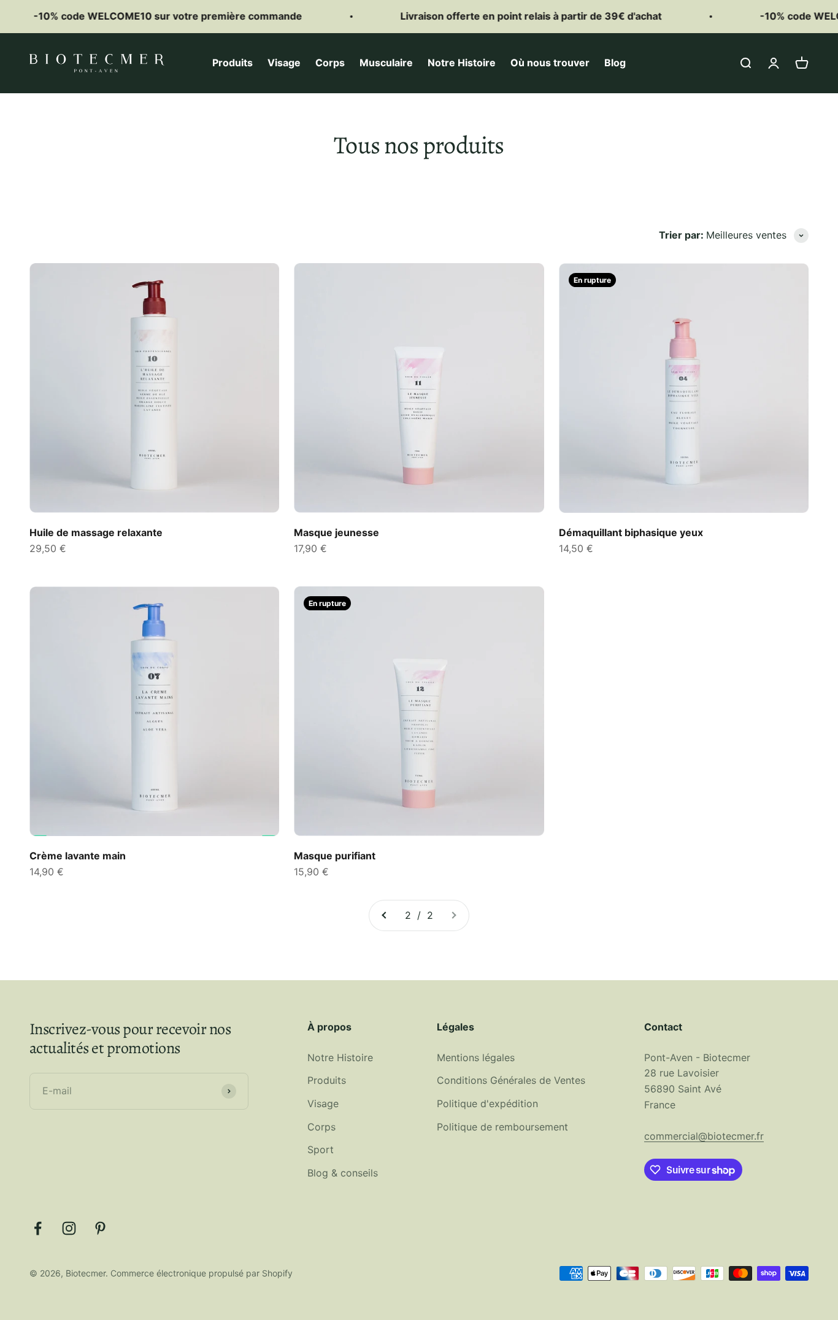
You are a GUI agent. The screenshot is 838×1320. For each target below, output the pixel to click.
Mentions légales (476, 1057)
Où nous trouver (550, 62)
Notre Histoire (462, 62)
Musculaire (386, 62)
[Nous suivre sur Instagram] (69, 1228)
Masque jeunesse (336, 532)
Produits (232, 62)
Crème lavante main (77, 856)
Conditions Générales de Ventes (511, 1080)
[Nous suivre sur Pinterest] (100, 1228)
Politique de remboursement (502, 1127)
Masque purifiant (334, 856)
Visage (284, 62)
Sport (320, 1149)
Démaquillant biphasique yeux (631, 532)
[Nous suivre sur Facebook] (37, 1228)
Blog (615, 62)
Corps (330, 62)
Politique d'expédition (487, 1103)
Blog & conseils (342, 1173)
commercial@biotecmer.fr (704, 1136)
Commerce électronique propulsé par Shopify (201, 1273)
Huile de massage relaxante (96, 532)
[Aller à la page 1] (384, 915)
